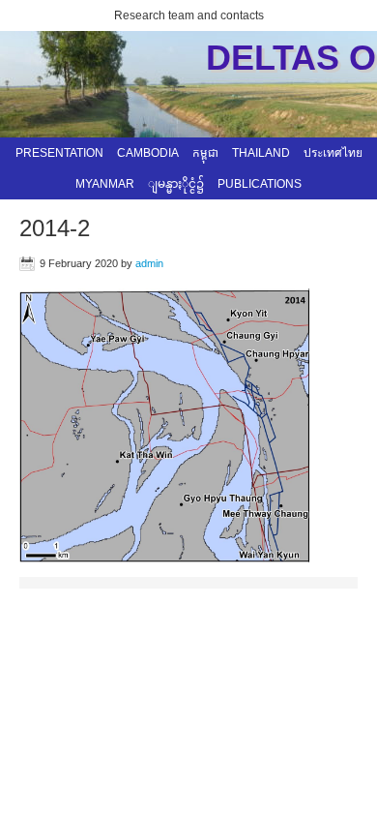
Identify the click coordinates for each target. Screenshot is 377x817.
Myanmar (104, 184)
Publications (260, 184)
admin (149, 263)
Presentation (59, 153)
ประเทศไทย (333, 153)
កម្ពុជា (205, 153)
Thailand (261, 153)
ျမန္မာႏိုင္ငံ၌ (176, 184)
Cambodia (148, 153)
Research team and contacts (189, 15)
